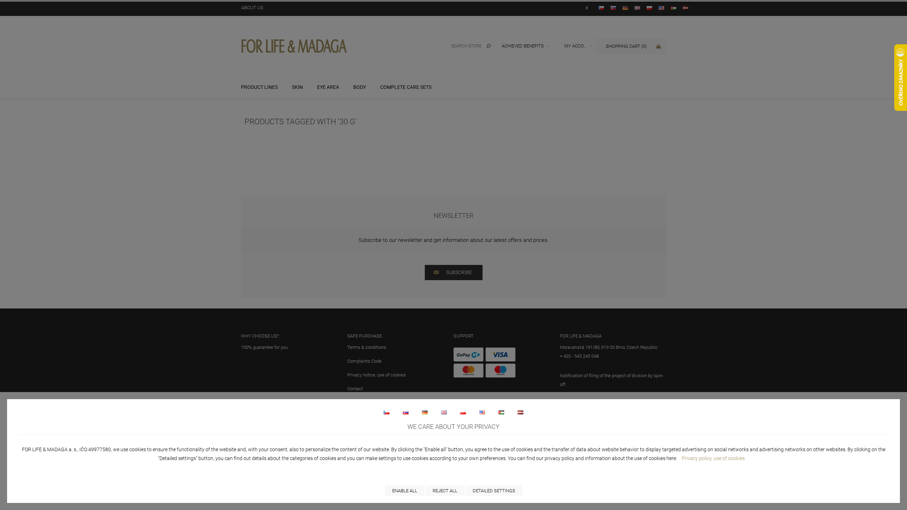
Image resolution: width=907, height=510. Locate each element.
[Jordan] (501, 412)
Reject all (445, 490)
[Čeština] (386, 412)
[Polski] (463, 412)
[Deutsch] (424, 412)
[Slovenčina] (405, 412)
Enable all (404, 490)
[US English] (482, 412)
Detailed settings (494, 490)
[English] (444, 412)
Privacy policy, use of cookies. (714, 458)
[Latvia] (520, 412)
